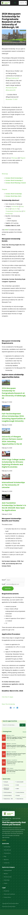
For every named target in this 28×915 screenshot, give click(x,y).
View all (24, 731)
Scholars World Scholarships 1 (14, 178)
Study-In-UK (14, 209)
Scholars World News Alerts (13, 196)
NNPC (17, 788)
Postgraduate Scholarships (14, 211)
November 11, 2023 (11, 99)
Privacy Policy (7, 897)
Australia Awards (8, 795)
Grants (5, 883)
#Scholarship (10, 88)
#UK (15, 88)
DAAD (17, 785)
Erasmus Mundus (20, 792)
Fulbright (6, 781)
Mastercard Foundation (6, 789)
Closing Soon (7, 853)
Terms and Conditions (9, 894)
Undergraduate (8, 870)
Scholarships (15, 206)
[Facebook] (10, 708)
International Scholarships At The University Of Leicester (13, 485)
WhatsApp (5, 174)
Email (3, 584)
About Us (6, 859)
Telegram (22, 158)
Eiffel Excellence (8, 792)
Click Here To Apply (7, 697)
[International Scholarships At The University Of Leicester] (6, 476)
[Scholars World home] (8, 813)
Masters (6, 873)
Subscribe (8, 588)
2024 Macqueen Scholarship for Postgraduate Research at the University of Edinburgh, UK (14, 393)
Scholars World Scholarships (13, 194)
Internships (6, 880)
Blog (5, 856)
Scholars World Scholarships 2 (14, 180)
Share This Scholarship (8, 704)
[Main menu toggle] (15, 3)
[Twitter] (14, 708)
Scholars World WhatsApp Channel (15, 183)
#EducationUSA (10, 90)
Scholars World (11, 906)
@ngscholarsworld (13, 78)
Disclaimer (6, 891)
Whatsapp (14, 158)
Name (4, 580)
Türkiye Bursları (19, 798)
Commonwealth (19, 781)
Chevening (6, 785)
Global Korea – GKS (8, 798)
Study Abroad (7, 850)
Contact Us (7, 862)
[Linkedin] (17, 708)
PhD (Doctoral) (7, 876)
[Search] (26, 3)
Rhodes (18, 795)
